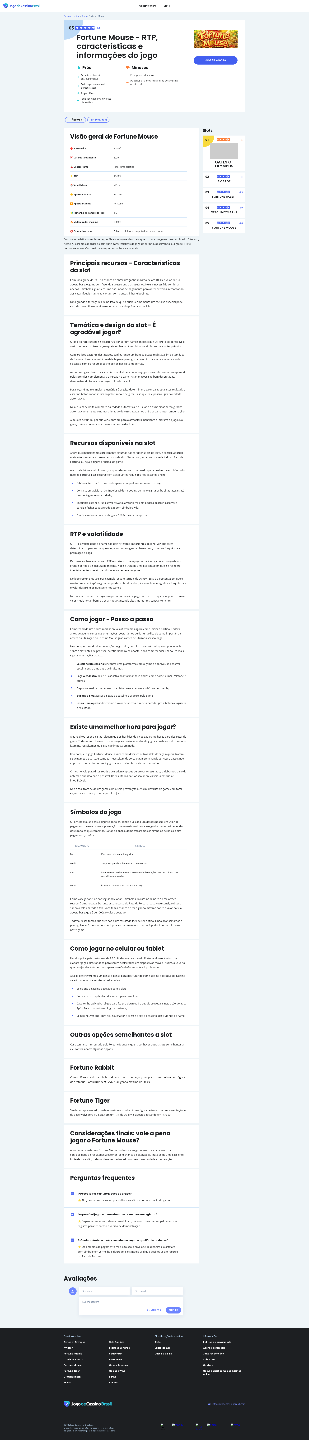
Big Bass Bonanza (119, 1347)
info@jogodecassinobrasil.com (228, 1403)
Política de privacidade (217, 1342)
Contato (208, 1365)
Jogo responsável (214, 1353)
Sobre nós (209, 1359)
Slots (167, 5)
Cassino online (148, 5)
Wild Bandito (116, 1342)
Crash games (162, 1347)
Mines (67, 1382)
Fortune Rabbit (224, 196)
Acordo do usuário (214, 1347)
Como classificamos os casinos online (222, 1372)
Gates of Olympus (224, 164)
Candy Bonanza (118, 1365)
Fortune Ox (115, 1359)
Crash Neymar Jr (224, 212)
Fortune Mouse (224, 227)
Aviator (224, 181)
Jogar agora (215, 60)
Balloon (113, 1382)
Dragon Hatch (72, 1376)
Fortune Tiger (72, 1371)
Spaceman (115, 1353)
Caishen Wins (117, 1371)
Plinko (112, 1376)
